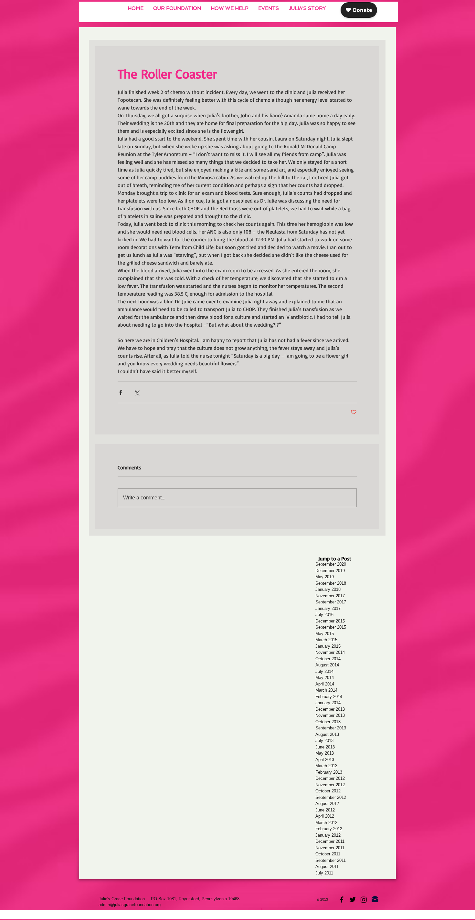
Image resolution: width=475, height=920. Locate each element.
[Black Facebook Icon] (342, 899)
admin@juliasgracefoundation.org (130, 904)
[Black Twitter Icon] (353, 899)
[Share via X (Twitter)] (136, 392)
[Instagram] (364, 899)
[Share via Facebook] (121, 392)
